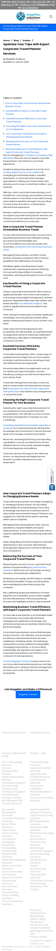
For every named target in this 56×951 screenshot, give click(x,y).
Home (6, 25)
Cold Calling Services (37, 781)
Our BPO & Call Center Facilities (40, 926)
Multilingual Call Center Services (12, 802)
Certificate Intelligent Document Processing (9, 843)
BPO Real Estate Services (39, 823)
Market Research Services (40, 793)
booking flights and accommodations (22, 172)
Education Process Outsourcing (41, 882)
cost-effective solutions (30, 303)
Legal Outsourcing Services (41, 817)
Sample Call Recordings (37, 914)
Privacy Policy (38, 936)
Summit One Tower (14, 732)
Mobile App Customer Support (42, 849)
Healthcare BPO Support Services (40, 811)
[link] (14, 722)
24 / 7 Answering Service (12, 763)
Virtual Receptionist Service (10, 771)
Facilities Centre (40, 732)
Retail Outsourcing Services (42, 834)
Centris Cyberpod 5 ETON (14, 755)
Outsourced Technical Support (13, 790)
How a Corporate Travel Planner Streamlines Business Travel (27, 105)
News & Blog (37, 919)
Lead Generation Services (40, 769)
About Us (35, 910)
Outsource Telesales (36, 787)
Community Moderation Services (9, 853)
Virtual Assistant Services (12, 903)
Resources (36, 922)
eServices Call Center (39, 888)
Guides (27, 40)
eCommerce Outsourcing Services (38, 842)
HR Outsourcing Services (39, 855)
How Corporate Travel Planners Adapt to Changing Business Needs (26, 135)
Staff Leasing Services (10, 897)
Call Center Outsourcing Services (10, 833)
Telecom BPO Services (38, 876)
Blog (13, 25)
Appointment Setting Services (40, 775)
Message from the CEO (41, 932)
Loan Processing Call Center (12, 873)
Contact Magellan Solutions (17, 661)
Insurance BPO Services (39, 829)
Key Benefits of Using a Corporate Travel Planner (26, 112)
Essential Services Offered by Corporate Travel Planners (26, 120)
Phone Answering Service (12, 778)
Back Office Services (9, 826)
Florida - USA (38, 753)
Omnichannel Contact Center (11, 796)
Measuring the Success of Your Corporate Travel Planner (27, 143)
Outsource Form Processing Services (12, 880)
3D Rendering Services (38, 861)
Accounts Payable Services (13, 820)
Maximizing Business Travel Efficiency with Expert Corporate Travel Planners (26, 151)
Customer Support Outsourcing (14, 784)
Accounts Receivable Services (9, 812)
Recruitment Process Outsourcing (10, 889)
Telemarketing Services (39, 763)
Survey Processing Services (41, 799)
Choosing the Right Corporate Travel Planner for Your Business (28, 128)
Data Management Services (14, 861)
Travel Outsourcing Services (38, 868)
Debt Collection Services (11, 867)
